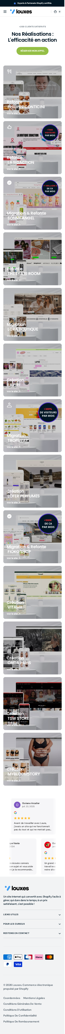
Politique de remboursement (21, 1021)
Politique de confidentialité (20, 1015)
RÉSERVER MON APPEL (31, 50)
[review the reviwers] (34, 853)
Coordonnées (11, 998)
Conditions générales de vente (22, 1004)
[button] (5, 11)
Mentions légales (34, 998)
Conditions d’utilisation (17, 1009)
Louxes (16, 985)
